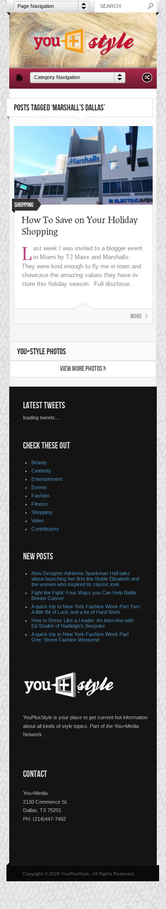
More (136, 316)
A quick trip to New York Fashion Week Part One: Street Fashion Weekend (80, 636)
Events (39, 487)
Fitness (39, 504)
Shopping (41, 512)
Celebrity (41, 470)
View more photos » (83, 368)
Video (37, 520)
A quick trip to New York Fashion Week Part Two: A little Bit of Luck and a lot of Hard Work (86, 609)
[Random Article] (147, 80)
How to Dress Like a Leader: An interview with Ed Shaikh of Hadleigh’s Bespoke (82, 623)
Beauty (39, 462)
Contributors (45, 529)
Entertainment (46, 479)
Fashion (40, 495)
